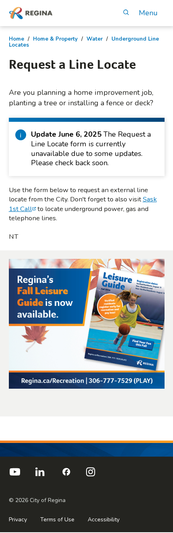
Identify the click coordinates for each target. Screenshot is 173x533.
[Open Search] (126, 13)
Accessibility (103, 519)
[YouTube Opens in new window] (15, 475)
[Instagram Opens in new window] (90, 475)
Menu (148, 13)
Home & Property (55, 39)
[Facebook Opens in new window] (65, 475)
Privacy (18, 519)
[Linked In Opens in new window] (40, 475)
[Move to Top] (160, 425)
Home (16, 39)
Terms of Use (57, 519)
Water (94, 39)
